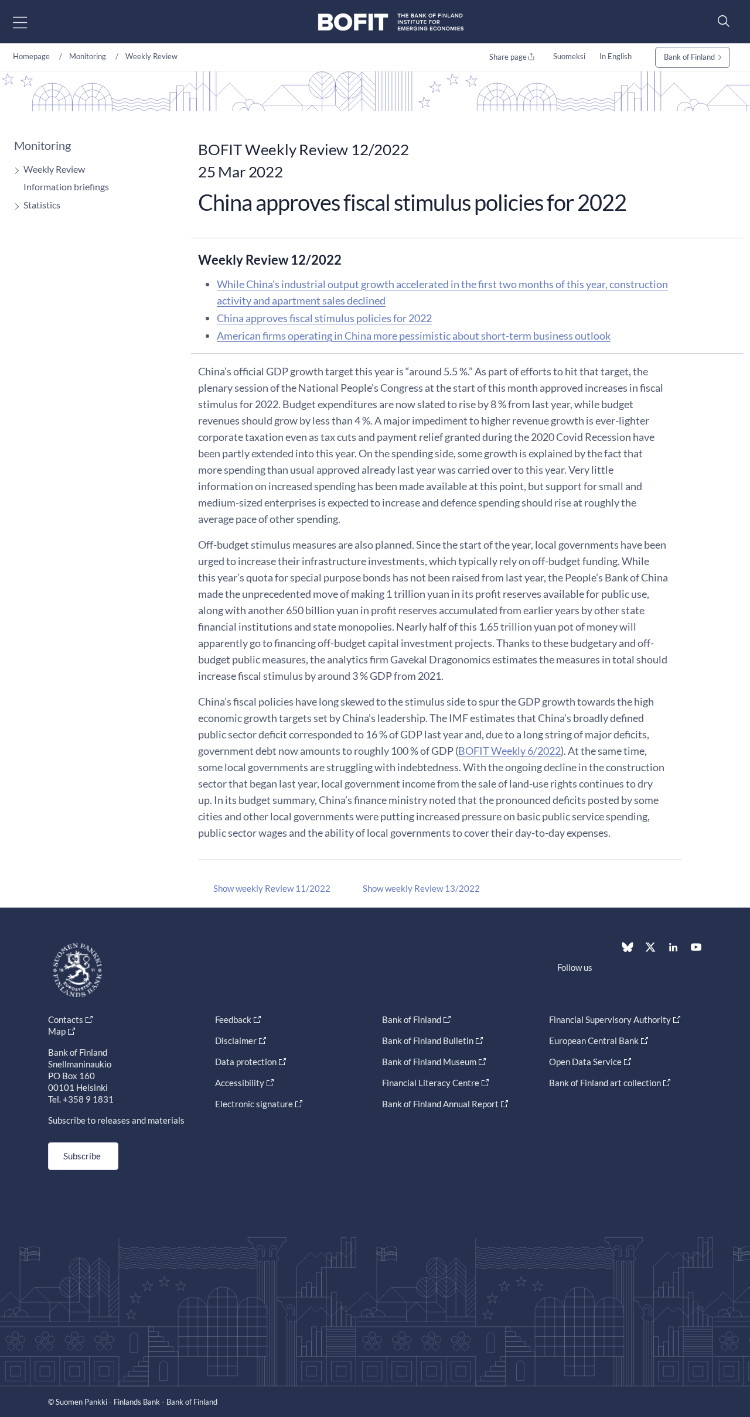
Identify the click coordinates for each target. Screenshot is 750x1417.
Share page (508, 56)
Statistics (41, 204)
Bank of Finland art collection (605, 1082)
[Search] (720, 21)
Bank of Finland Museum (429, 1061)
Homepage (31, 56)
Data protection (246, 1061)
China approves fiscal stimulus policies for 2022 (324, 318)
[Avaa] (14, 170)
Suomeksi (569, 56)
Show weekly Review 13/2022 (421, 888)
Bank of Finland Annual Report (440, 1103)
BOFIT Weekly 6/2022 (509, 750)
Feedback (233, 1019)
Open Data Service (585, 1061)
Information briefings (66, 186)
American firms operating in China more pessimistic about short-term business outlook (414, 335)
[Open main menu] (30, 22)
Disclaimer (236, 1040)
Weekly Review (151, 56)
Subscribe (82, 1156)
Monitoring (87, 56)
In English (615, 56)
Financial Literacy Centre (430, 1082)
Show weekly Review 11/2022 (271, 888)
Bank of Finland (689, 56)
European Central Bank (594, 1040)
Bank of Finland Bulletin (427, 1040)
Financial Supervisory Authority (610, 1019)
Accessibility (239, 1082)
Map (57, 1031)
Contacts (65, 1019)
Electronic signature (254, 1103)
